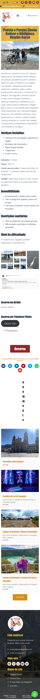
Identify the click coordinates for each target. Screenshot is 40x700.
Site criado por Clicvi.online (28, 696)
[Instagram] (26, 2)
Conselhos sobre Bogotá (13, 461)
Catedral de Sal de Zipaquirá (14, 496)
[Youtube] (33, 2)
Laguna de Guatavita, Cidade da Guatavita (20, 531)
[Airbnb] (30, 2)
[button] (18, 15)
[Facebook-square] (22, 2)
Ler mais (5, 465)
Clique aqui (10, 323)
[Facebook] (9, 664)
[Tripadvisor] (37, 2)
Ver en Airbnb (7, 307)
